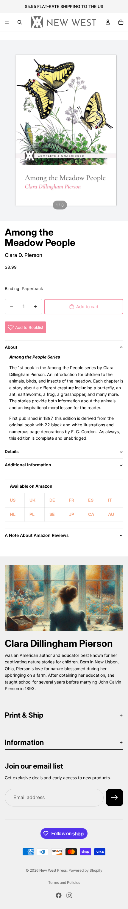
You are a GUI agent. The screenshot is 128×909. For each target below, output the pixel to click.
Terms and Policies (64, 882)
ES (90, 499)
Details (12, 451)
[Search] (19, 22)
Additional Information (28, 464)
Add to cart (87, 306)
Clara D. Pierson (23, 255)
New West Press (53, 870)
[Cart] (120, 22)
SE (52, 514)
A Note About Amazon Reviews (37, 535)
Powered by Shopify (85, 870)
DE (52, 499)
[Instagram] (69, 895)
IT (110, 499)
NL (12, 514)
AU (111, 514)
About (11, 347)
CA (91, 514)
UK (32, 499)
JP (71, 514)
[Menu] (7, 22)
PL (32, 514)
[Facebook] (58, 895)
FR (71, 499)
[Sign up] (114, 797)
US (12, 499)
